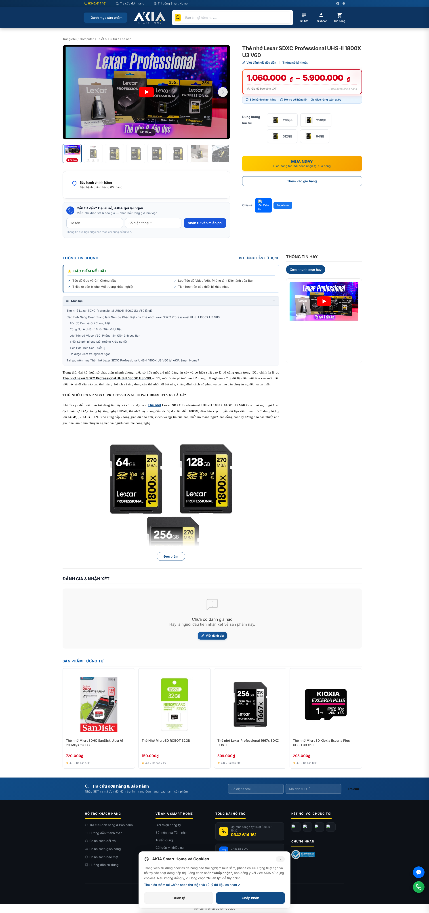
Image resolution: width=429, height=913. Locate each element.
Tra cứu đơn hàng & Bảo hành (111, 825)
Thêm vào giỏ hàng (302, 181)
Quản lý (178, 898)
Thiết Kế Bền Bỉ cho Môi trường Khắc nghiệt (98, 341)
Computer (87, 39)
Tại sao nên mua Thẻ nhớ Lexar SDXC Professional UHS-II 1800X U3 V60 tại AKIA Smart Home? (133, 360)
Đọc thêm (171, 556)
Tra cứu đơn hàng (132, 3)
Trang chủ (70, 39)
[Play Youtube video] (324, 301)
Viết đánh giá (215, 635)
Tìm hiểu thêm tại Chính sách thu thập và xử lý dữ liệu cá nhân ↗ (192, 885)
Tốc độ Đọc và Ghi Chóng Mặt (90, 323)
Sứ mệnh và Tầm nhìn (171, 832)
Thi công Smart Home (173, 3)
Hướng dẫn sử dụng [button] (261, 258)
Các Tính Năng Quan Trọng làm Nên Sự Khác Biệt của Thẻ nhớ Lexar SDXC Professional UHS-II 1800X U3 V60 (143, 317)
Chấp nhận (250, 898)
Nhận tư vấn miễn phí (205, 223)
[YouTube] (307, 827)
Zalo (266, 205)
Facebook (283, 205)
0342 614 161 (97, 3)
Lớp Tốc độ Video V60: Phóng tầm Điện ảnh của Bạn (105, 335)
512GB (287, 136)
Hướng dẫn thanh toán (105, 833)
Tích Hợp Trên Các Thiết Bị (87, 348)
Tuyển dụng (164, 840)
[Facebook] (296, 827)
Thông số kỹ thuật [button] (295, 62)
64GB (320, 136)
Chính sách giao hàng (105, 849)
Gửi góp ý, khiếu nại (170, 847)
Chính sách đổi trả (102, 841)
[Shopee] (331, 827)
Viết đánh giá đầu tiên (261, 62)
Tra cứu (353, 789)
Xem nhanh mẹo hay (306, 269)
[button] (223, 92)
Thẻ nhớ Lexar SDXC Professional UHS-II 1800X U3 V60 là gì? (109, 310)
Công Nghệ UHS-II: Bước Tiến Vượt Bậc (96, 329)
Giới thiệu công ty (168, 825)
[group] (146, 92)
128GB (287, 120)
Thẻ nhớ (125, 39)
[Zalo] (319, 827)
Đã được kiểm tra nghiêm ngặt (90, 354)
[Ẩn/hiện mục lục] (274, 301)
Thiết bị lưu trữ (107, 39)
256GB (321, 120)
